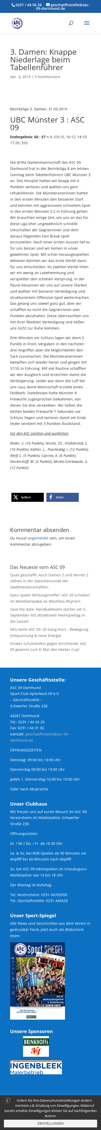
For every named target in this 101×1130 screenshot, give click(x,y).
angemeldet (38, 538)
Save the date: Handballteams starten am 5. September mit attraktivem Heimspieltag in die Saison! (48, 615)
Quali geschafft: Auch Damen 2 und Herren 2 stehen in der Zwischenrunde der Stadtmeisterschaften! (49, 581)
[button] (27, 497)
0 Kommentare (47, 76)
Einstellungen (51, 1123)
